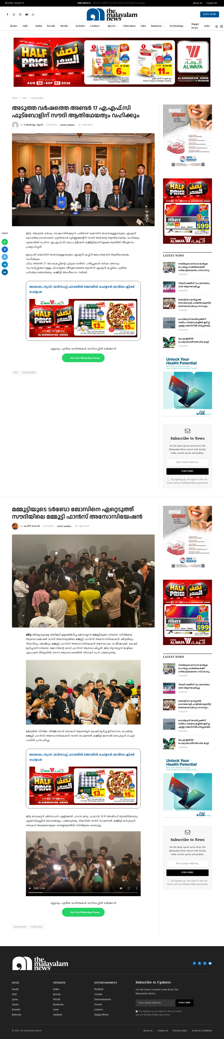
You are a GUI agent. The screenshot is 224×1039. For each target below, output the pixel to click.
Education (129, 26)
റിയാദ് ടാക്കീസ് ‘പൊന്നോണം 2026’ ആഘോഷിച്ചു (194, 285)
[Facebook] (5, 249)
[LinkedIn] (5, 272)
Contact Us (211, 3)
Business (156, 26)
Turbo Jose (37, 927)
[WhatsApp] (5, 242)
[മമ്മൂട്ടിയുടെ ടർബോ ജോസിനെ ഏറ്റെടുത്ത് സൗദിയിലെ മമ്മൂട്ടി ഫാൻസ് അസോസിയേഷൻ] (83, 581)
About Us (197, 3)
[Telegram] (5, 264)
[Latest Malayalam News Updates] (112, 14)
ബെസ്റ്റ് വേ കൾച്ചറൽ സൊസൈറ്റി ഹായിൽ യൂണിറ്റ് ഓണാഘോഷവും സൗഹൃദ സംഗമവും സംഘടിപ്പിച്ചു (113, 3)
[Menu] (221, 26)
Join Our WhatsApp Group (85, 358)
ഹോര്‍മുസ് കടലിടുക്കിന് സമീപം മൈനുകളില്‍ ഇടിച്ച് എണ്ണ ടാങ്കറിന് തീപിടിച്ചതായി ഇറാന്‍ (194, 322)
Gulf (24, 26)
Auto (207, 26)
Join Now (209, 14)
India (38, 26)
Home (13, 26)
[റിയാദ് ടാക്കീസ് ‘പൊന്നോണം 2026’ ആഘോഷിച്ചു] (169, 287)
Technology (176, 26)
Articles (80, 26)
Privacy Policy (189, 483)
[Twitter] (5, 257)
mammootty (20, 927)
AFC (16, 372)
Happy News (195, 26)
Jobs (143, 26)
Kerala (51, 26)
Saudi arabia (29, 372)
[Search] (217, 26)
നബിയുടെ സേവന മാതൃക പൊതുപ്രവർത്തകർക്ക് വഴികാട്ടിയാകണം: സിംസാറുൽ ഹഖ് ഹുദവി (195, 267)
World (64, 26)
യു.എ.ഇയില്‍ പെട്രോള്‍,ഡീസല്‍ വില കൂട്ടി (193, 340)
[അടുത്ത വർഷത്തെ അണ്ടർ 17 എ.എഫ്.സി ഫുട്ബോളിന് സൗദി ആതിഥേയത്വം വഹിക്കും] (83, 179)
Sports (111, 26)
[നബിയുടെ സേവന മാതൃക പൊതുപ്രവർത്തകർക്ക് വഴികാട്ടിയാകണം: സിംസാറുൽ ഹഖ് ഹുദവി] (169, 267)
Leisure (95, 26)
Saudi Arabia (67, 125)
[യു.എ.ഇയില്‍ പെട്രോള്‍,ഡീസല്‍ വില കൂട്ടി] (169, 342)
